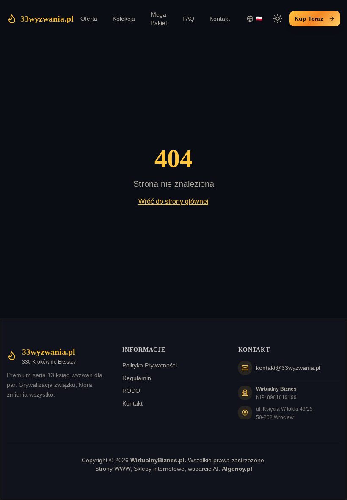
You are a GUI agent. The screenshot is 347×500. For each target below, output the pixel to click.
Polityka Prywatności (149, 365)
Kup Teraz (309, 18)
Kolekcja (124, 18)
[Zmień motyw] (277, 18)
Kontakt (219, 18)
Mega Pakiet (159, 18)
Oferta (88, 18)
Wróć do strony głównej (173, 201)
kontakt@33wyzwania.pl (288, 367)
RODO (131, 390)
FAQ (188, 18)
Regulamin (136, 378)
